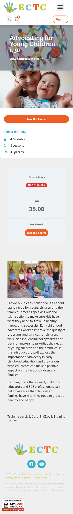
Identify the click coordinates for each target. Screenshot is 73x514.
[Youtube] (41, 464)
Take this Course (36, 232)
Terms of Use (40, 477)
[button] (60, 7)
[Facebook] (31, 464)
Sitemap (26, 477)
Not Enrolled (36, 185)
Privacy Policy (13, 477)
